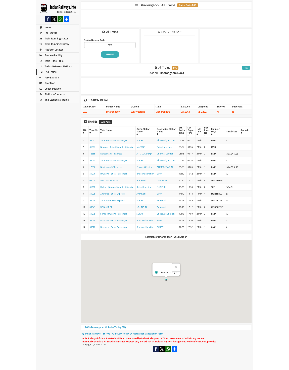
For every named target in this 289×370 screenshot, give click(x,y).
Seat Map (50, 83)
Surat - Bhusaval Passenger (113, 140)
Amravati (141, 180)
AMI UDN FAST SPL (109, 180)
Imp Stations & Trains (57, 99)
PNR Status (51, 32)
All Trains (51, 71)
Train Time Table (54, 60)
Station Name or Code (94, 40)
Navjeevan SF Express (111, 153)
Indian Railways (93, 333)
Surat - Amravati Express (112, 200)
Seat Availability (53, 55)
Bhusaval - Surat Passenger (113, 173)
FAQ (107, 333)
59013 (92, 160)
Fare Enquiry (52, 77)
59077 (92, 140)
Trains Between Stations (58, 66)
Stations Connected (55, 94)
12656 (92, 166)
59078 (92, 227)
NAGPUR (140, 146)
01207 (92, 146)
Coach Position (53, 88)
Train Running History (57, 44)
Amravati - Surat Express (112, 193)
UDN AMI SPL (107, 207)
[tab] (166, 327)
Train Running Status (56, 38)
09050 (92, 180)
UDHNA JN (162, 180)
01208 (92, 187)
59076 (92, 173)
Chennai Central (165, 153)
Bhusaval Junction (166, 140)
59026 (92, 200)
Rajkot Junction (164, 146)
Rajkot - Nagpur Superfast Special (116, 187)
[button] (166, 279)
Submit (110, 54)
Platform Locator (54, 49)
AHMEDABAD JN (144, 153)
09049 (92, 207)
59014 (92, 220)
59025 (92, 193)
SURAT (139, 140)
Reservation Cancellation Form (147, 333)
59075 (92, 213)
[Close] (176, 267)
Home (48, 27)
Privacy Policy (122, 333)
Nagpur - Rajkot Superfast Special (116, 146)
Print (246, 67)
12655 (92, 153)
